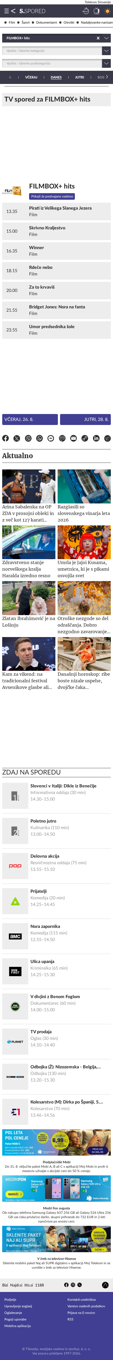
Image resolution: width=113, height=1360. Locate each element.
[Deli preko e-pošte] (73, 439)
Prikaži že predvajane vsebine (52, 196)
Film (12, 22)
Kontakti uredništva (81, 1299)
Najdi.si (16, 1285)
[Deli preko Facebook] (5, 439)
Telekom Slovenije (98, 2)
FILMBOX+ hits (52, 186)
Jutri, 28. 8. (96, 419)
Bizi (5, 1285)
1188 (39, 1285)
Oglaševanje (13, 1312)
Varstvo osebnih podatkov (86, 1306)
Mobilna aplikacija (17, 1326)
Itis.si (28, 1285)
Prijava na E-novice (81, 1312)
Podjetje (10, 1299)
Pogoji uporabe (15, 1319)
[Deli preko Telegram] (107, 439)
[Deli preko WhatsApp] (39, 439)
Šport (26, 22)
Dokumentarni (46, 22)
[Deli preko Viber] (28, 439)
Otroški (69, 22)
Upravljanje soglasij (18, 1306)
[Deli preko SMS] (62, 439)
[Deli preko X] (16, 439)
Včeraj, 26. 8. (18, 419)
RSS (70, 1319)
